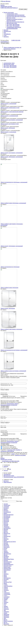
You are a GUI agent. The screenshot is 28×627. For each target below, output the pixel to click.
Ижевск (6, 530)
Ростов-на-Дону (8, 582)
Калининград (7, 536)
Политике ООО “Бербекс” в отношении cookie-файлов (11, 450)
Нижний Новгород (8, 564)
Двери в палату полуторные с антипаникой (12, 119)
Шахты (5, 619)
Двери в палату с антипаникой (8, 103)
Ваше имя (3, 418)
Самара (5, 584)
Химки (5, 613)
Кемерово (6, 539)
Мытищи (6, 557)
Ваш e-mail (3, 427)
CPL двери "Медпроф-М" (10, 65)
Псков (5, 580)
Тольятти (6, 602)
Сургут (5, 595)
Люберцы (6, 552)
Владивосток (7, 516)
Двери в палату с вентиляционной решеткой (12, 111)
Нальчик (6, 560)
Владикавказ (7, 517)
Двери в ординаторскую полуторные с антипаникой (14, 350)
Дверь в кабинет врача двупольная (9, 287)
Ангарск (6, 503)
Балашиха (6, 508)
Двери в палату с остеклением (8, 132)
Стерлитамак (7, 594)
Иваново (6, 529)
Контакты (6, 480)
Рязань (5, 583)
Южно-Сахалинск (8, 621)
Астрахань (6, 506)
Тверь (5, 600)
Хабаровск (6, 611)
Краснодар (6, 545)
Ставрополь (7, 592)
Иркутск (6, 532)
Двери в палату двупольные (8, 128)
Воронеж (6, 524)
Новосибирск (7, 569)
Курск (5, 549)
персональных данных (12, 403)
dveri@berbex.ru (14, 7)
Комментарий (4, 394)
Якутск (5, 622)
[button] (2, 9)
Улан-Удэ (6, 607)
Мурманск (6, 556)
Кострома (6, 544)
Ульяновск (6, 609)
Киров (5, 540)
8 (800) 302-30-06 (5, 7)
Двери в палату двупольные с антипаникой (12, 156)
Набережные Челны (9, 559)
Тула (5, 605)
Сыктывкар (6, 596)
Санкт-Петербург (8, 586)
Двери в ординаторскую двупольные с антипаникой (14, 182)
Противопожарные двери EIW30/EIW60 (14, 477)
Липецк (6, 551)
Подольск (6, 579)
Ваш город (19, 501)
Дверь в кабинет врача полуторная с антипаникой (13, 370)
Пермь (5, 576)
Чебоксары (6, 614)
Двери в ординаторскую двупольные (10, 266)
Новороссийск (7, 568)
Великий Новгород (8, 514)
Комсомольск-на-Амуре (10, 541)
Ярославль (6, 623)
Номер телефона (5, 389)
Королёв (6, 543)
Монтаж (6, 470)
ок (1, 456)
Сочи (5, 591)
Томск (5, 603)
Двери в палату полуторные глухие (10, 123)
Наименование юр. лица (7, 385)
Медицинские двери (9, 64)
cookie (12, 453)
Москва (5, 555)
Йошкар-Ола (7, 533)
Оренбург (6, 574)
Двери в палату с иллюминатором (9, 115)
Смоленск (6, 590)
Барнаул (6, 509)
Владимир (6, 518)
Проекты (6, 466)
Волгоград (6, 520)
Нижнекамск (7, 563)
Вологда (6, 522)
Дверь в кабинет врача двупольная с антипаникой (13, 203)
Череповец (6, 617)
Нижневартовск (8, 561)
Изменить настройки (20, 455)
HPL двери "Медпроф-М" (10, 67)
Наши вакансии (8, 482)
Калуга (5, 537)
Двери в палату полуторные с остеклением (12, 152)
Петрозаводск (7, 578)
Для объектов (7, 474)
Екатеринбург (7, 528)
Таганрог (6, 598)
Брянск (5, 513)
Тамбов (5, 599)
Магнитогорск (7, 553)
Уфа (5, 610)
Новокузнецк (7, 567)
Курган (5, 548)
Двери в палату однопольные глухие (10, 107)
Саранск (6, 587)
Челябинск (6, 615)
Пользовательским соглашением (9, 405)
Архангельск (7, 505)
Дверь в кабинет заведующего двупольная (11, 329)
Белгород (6, 510)
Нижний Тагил (7, 565)
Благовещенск (7, 512)
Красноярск (7, 547)
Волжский (6, 521)
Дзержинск (6, 526)
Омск (5, 571)
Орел (5, 572)
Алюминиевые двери (9, 63)
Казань (5, 534)
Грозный (6, 525)
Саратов (6, 588)
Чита (5, 618)
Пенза (5, 575)
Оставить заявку (23, 9)
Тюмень (6, 606)
